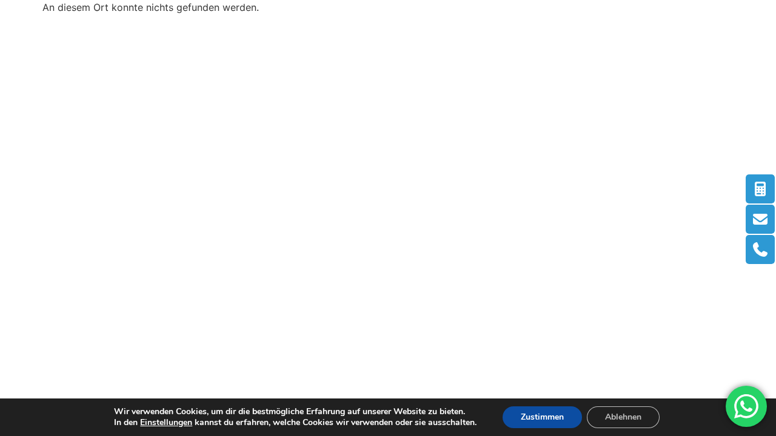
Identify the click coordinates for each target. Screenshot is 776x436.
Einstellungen (166, 422)
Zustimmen (542, 417)
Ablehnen (623, 417)
